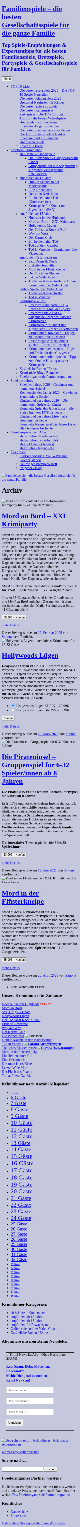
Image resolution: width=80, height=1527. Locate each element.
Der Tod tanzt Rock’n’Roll (47, 229)
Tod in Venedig (39, 297)
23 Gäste (21, 1211)
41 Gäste (15, 1296)
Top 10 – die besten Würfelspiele (43, 118)
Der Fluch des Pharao (43, 273)
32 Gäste (19, 1259)
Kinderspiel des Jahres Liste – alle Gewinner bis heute (43, 418)
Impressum (18, 1516)
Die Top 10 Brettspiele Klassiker (42, 134)
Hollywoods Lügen (42, 225)
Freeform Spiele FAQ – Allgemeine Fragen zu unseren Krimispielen (49, 317)
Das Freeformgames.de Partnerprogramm (41, 1495)
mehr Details (11, 625)
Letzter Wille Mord (41, 277)
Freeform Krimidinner (26, 150)
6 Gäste (18, 1097)
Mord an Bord (12, 1008)
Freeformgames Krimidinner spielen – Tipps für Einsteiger (48, 343)
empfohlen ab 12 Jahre (35, 178)
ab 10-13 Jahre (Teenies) (37, 444)
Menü (7, 78)
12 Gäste (21, 1136)
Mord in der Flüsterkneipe (46, 269)
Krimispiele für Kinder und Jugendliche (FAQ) (47, 208)
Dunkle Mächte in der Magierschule (43, 184)
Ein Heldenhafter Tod (17, 1056)
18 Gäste (21, 1177)
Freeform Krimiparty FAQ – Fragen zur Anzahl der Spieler (49, 307)
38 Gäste (15, 1284)
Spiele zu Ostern (31, 146)
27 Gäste (19, 1234)
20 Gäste (21, 1191)
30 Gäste (19, 1249)
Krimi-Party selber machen (20, 1452)
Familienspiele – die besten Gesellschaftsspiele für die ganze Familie (35, 21)
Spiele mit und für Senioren (39, 138)
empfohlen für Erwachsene (38, 257)
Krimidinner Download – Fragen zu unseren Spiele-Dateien (51, 335)
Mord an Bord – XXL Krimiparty (52, 221)
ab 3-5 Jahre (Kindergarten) (39, 436)
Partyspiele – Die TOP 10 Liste (41, 114)
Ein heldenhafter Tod (43, 241)
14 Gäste (21, 1149)
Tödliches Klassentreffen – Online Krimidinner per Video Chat (52, 283)
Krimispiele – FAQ (33, 301)
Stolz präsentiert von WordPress (42, 1523)
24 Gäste (21, 1218)
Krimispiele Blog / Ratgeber (39, 372)
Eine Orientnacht (40, 190)
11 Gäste (21, 1129)
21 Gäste (21, 1198)
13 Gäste (20, 1143)
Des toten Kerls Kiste (43, 194)
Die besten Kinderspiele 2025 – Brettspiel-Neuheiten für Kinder (42, 100)
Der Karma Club (40, 237)
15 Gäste (21, 1156)
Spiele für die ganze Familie (39, 126)
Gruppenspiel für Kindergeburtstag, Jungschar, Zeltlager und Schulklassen (53, 170)
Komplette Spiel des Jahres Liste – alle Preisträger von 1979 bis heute (47, 410)
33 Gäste (15, 1264)
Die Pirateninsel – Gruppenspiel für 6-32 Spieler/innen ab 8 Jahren (35, 769)
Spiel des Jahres (22, 380)
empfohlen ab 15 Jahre (35, 213)
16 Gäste (22, 1163)
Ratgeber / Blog (31, 468)
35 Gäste (15, 1272)
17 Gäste (21, 1170)
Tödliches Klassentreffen (45, 293)
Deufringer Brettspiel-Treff (38, 464)
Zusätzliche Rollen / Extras (38, 368)
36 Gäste (15, 1276)
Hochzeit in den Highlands (47, 217)
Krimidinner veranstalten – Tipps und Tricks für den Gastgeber (51, 351)
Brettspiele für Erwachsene (38, 122)
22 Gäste (21, 1205)
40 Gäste (15, 1292)
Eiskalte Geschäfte (41, 265)
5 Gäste (14, 1093)
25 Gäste (19, 1223)
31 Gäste (19, 1254)
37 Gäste (15, 1280)
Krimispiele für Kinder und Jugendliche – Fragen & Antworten (53, 327)
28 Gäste (19, 1239)
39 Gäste (15, 1288)
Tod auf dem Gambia (43, 245)
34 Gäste (15, 1268)
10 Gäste (21, 1122)
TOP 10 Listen (21, 86)
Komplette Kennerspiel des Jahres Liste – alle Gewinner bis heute (49, 426)
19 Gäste (21, 1184)
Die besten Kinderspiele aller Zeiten (45, 130)
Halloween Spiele (32, 142)
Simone (7, 637)
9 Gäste (19, 1116)
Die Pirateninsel (13, 1036)
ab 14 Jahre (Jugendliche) (37, 448)
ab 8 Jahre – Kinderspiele (37, 154)
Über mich (18, 452)
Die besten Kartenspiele (36, 110)
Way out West (38, 233)
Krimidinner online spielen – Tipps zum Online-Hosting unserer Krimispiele (52, 361)
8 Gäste (19, 1109)
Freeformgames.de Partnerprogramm (45, 376)
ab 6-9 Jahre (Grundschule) (39, 440)
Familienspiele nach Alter (28, 432)
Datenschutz (19, 1512)
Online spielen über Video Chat (33, 1328)
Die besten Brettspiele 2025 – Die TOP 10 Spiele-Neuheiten (47, 92)
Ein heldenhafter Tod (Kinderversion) (43, 200)
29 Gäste (19, 1244)
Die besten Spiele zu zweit (38, 106)
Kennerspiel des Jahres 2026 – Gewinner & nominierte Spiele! (48, 394)
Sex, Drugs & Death (42, 261)
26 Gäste (19, 1229)
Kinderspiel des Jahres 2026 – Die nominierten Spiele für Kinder (44, 402)
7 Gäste (18, 1103)
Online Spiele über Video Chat (41, 289)
